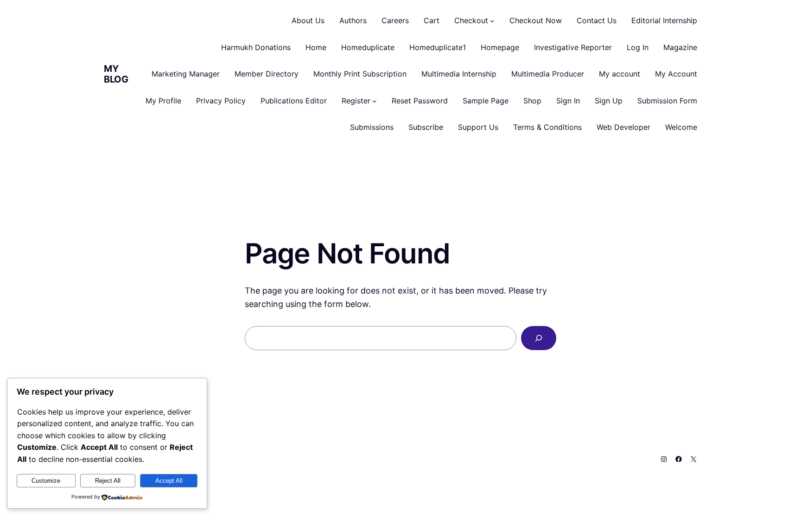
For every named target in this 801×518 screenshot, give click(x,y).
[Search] (538, 338)
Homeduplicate (367, 47)
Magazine (680, 47)
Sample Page (486, 100)
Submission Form (667, 100)
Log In (637, 47)
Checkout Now (535, 20)
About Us (308, 20)
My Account (676, 73)
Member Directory (267, 73)
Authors (353, 20)
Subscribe (425, 127)
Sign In (568, 100)
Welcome (681, 127)
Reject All (108, 480)
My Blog (116, 74)
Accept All (169, 480)
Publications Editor (294, 100)
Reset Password (420, 100)
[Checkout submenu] (492, 21)
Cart (431, 20)
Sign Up (609, 100)
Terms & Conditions (547, 127)
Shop (532, 100)
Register (356, 100)
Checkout (471, 20)
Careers (395, 20)
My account (619, 73)
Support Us (478, 127)
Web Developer (623, 127)
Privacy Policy (221, 100)
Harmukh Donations (256, 47)
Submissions (372, 127)
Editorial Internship (664, 20)
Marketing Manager (186, 73)
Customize (46, 480)
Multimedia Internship (458, 73)
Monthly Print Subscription (360, 73)
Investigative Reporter (573, 47)
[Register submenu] (374, 101)
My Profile (163, 100)
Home (315, 47)
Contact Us (597, 20)
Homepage (500, 47)
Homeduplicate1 (437, 47)
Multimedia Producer (547, 73)
